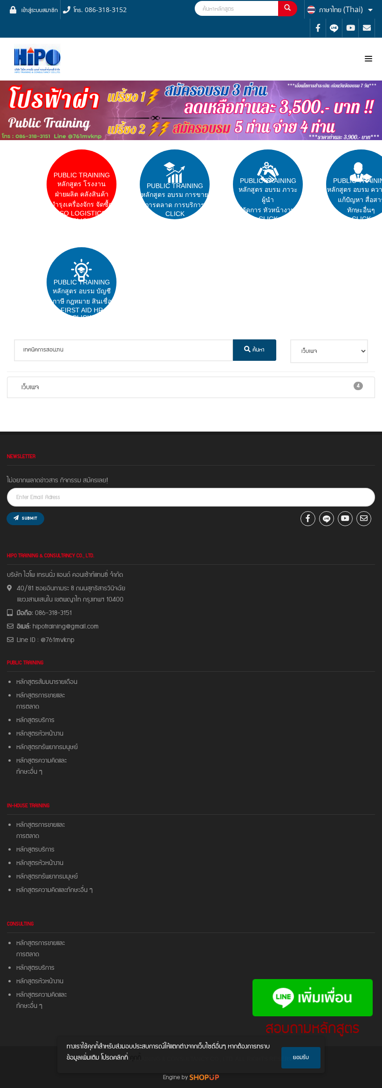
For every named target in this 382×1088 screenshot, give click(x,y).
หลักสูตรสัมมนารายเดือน (46, 682)
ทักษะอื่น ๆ (29, 771)
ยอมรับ (301, 1057)
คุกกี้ (135, 1057)
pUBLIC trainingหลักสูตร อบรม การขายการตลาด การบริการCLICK (174, 199)
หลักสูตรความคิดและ (41, 760)
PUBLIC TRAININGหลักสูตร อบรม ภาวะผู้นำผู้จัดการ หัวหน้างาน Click (268, 200)
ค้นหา (258, 350)
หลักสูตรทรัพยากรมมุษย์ (48, 876)
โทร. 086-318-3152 (100, 9)
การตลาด (27, 706)
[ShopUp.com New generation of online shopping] (204, 1077)
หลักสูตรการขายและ (40, 695)
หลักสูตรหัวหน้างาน (39, 733)
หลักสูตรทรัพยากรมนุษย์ (47, 747)
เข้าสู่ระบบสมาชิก (39, 9)
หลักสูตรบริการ (35, 720)
